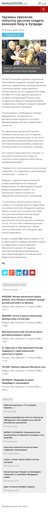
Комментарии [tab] (12, 289)
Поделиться (12, 35)
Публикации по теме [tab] (14, 284)
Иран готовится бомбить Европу (19, 488)
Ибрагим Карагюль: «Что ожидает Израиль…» (20, 408)
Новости (7, 399)
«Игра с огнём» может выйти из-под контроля (21, 462)
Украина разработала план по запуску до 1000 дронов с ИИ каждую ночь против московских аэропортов (23, 421)
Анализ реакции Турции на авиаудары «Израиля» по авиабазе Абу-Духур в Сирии (22, 476)
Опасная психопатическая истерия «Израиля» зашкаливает (21, 450)
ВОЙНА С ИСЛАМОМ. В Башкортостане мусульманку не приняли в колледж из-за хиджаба (24, 436)
